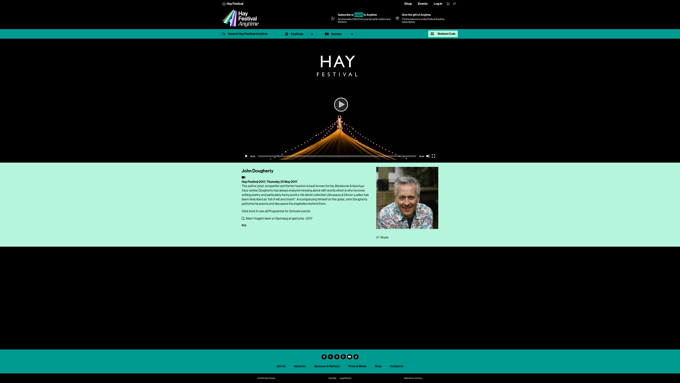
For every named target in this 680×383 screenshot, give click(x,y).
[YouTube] (349, 355)
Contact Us (397, 366)
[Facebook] (324, 355)
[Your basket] (448, 4)
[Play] (340, 104)
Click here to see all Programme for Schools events (276, 211)
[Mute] (427, 156)
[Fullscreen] (433, 156)
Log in (438, 4)
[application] (340, 104)
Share (384, 237)
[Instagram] (343, 355)
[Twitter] (330, 355)
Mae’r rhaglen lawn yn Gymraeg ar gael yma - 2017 (278, 218)
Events (423, 4)
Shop (408, 4)
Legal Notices (345, 378)
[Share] (455, 4)
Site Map (332, 378)
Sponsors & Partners (327, 366)
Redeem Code (446, 33)
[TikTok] (356, 355)
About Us (300, 366)
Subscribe (344, 14)
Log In (358, 14)
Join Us (281, 366)
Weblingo (418, 378)
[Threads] (337, 355)
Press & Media (357, 366)
